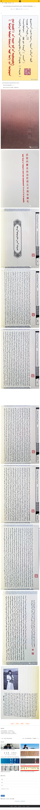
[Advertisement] (20, 397)
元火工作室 (13, 9)
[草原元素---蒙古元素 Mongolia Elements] (0, 3)
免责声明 (28, 806)
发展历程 (19, 806)
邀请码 (12, 806)
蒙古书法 (18, 9)
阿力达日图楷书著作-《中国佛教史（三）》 (32, 738)
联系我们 (15, 806)
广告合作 (23, 806)
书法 (11, 82)
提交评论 (2, 795)
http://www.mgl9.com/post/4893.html (10, 733)
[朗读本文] (1, 13)
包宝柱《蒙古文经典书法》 (8, 738)
